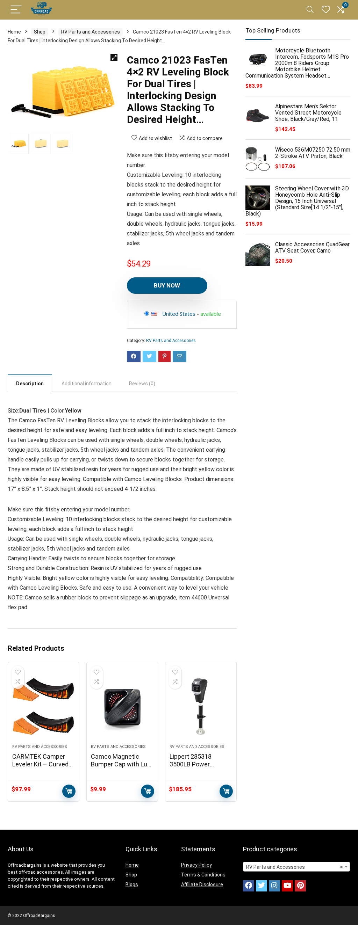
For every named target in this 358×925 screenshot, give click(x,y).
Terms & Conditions (203, 874)
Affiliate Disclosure (202, 884)
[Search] (310, 10)
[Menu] (16, 10)
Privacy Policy (196, 865)
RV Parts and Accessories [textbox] (294, 867)
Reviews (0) (142, 383)
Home (14, 32)
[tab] (30, 383)
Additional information (87, 383)
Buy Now (167, 285)
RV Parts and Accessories (90, 32)
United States (178, 313)
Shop (39, 32)
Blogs (132, 884)
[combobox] (296, 867)
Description (30, 383)
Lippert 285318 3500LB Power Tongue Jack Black (196, 764)
